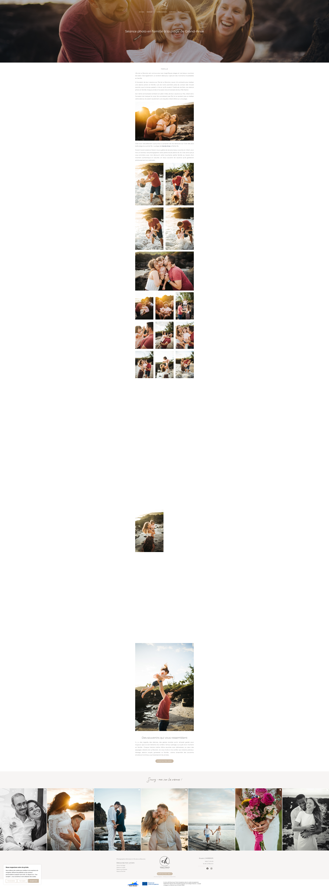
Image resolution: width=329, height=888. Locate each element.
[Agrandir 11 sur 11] (191, 382)
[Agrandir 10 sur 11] (161, 382)
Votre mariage (161, 12)
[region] (22, 875)
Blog (180, 12)
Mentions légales (158, 876)
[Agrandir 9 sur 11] (191, 353)
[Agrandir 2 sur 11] (171, 294)
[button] (153, 12)
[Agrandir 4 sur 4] (191, 209)
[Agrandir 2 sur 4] (191, 165)
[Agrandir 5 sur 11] (171, 324)
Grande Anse (166, 146)
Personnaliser (11, 881)
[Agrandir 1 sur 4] (161, 165)
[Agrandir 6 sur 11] (191, 324)
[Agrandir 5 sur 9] (161, 556)
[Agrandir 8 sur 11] (171, 353)
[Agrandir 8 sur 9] (191, 601)
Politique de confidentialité (169, 876)
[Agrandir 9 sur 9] (191, 645)
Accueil (141, 12)
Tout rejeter (22, 881)
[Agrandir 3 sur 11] (191, 294)
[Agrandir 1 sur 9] (161, 467)
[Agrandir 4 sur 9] (191, 512)
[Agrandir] (191, 254)
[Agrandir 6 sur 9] (191, 556)
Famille (164, 69)
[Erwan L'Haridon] (164, 5)
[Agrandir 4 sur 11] (151, 324)
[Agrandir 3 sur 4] (161, 209)
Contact (187, 12)
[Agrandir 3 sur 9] (161, 512)
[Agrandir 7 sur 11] (151, 353)
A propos (172, 12)
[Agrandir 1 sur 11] (151, 294)
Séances (149, 12)
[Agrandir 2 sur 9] (191, 467)
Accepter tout (33, 881)
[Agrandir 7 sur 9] (161, 601)
